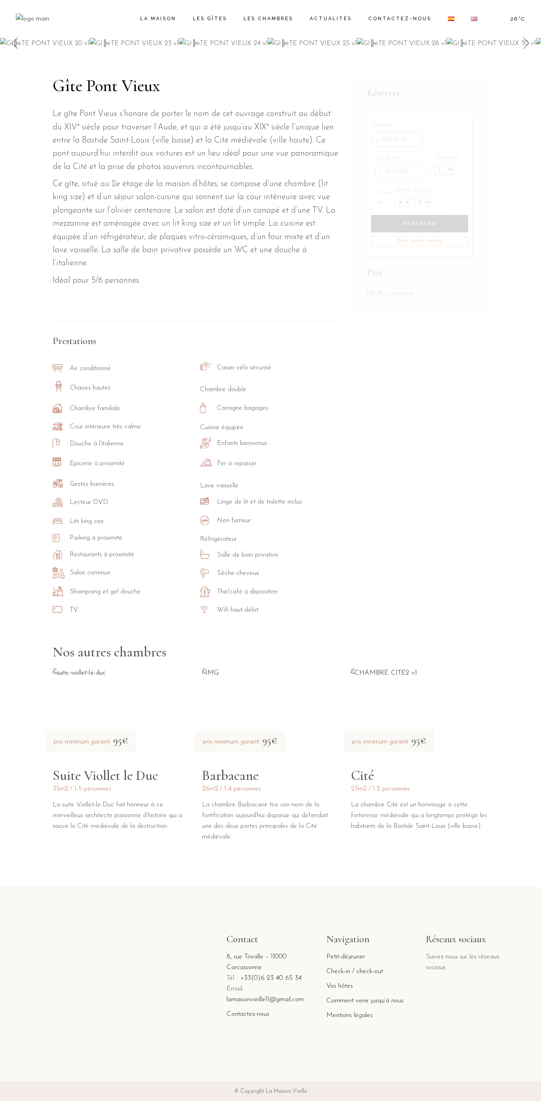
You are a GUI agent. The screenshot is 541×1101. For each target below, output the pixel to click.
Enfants (422, 190)
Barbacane (230, 775)
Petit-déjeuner (345, 956)
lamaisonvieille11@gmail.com (265, 999)
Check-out (387, 158)
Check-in (381, 125)
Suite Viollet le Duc (105, 775)
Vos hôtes (339, 986)
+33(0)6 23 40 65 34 (271, 978)
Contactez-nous (248, 1014)
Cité (362, 775)
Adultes (402, 190)
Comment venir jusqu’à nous (365, 1000)
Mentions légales (349, 1015)
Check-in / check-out (354, 971)
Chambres (446, 158)
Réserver (419, 223)
